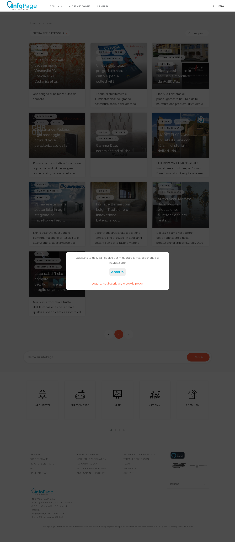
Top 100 (55, 6)
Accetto (117, 272)
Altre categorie (79, 6)
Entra (220, 6)
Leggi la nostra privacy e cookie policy (118, 283)
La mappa (103, 6)
